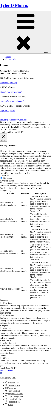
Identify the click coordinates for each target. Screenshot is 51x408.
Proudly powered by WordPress (13, 120)
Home (8, 57)
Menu (46, 52)
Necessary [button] (4, 175)
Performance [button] (5, 313)
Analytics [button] (4, 325)
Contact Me (10, 59)
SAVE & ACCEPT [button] (8, 368)
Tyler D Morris (14, 5)
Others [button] (3, 355)
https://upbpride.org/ (8, 82)
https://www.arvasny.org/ (10, 92)
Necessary (7, 178)
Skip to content (6, 370)
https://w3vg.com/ (7, 110)
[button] (1, 373)
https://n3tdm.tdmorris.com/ (12, 101)
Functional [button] (4, 300)
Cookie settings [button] (7, 132)
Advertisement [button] (6, 340)
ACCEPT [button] (19, 132)
